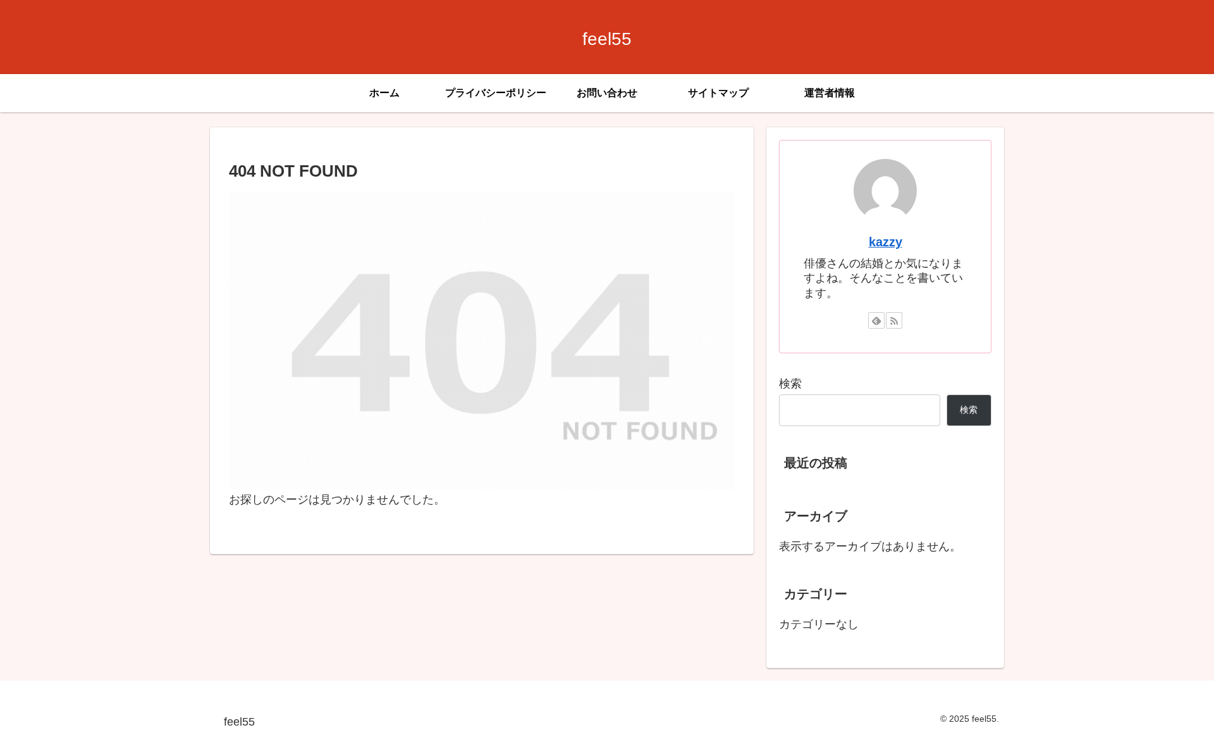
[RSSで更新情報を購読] (894, 320)
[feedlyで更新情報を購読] (876, 320)
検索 (790, 383)
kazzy (885, 242)
